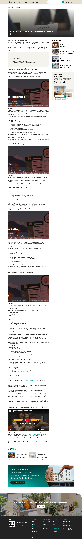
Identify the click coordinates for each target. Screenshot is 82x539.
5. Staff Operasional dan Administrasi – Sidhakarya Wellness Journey (23, 62)
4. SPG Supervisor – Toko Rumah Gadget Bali (19, 61)
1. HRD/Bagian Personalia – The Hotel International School (21, 57)
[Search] (63, 2)
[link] (65, 82)
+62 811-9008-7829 (68, 521)
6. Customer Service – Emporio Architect (18, 63)
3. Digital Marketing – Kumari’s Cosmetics (18, 59)
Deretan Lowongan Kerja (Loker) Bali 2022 (17, 55)
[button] (69, 2)
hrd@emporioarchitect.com (30, 380)
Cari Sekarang (41, 506)
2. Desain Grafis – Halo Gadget (16, 58)
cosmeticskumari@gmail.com (28, 267)
